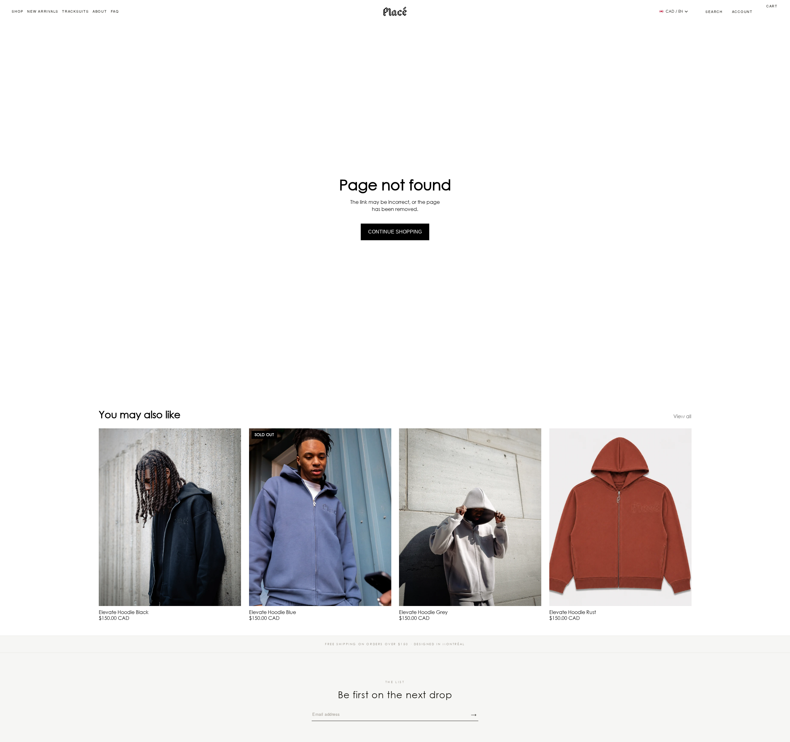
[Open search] (707, 11)
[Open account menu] (742, 11)
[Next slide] (231, 517)
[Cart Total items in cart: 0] (765, 11)
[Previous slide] (108, 517)
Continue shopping (395, 231)
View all (682, 416)
